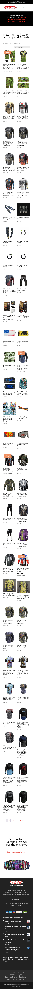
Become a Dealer (11, 977)
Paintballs (22, 977)
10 (22, 821)
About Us (10, 979)
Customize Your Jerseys (16, 852)
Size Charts (21, 973)
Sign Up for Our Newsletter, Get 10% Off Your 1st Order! (17, 19)
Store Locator (10, 973)
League (19, 975)
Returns (12, 975)
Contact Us (20, 979)
